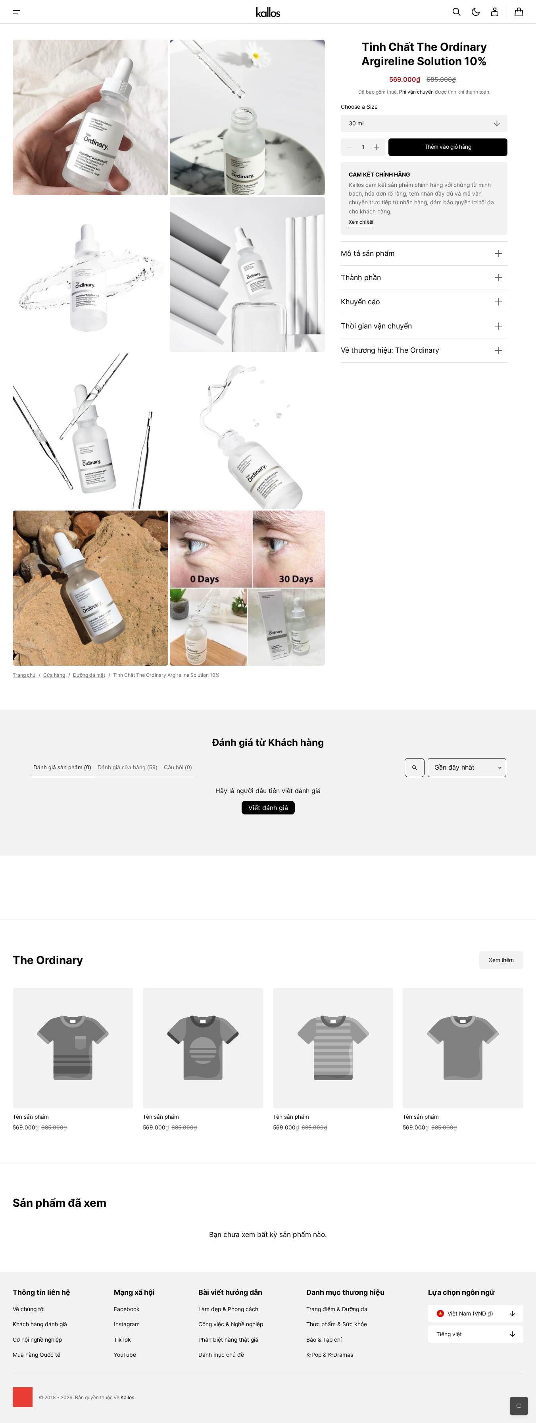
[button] (456, 12)
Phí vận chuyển (416, 92)
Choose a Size (359, 107)
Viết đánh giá (268, 808)
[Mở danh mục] (16, 12)
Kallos (127, 1397)
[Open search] (415, 767)
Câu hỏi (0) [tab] (178, 767)
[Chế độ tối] (475, 12)
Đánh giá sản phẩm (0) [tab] (62, 767)
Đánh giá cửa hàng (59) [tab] (128, 767)
